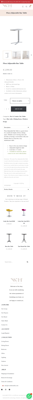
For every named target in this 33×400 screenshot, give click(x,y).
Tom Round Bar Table (24, 246)
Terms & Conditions (6, 381)
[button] (29, 396)
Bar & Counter (14, 116)
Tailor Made (4, 320)
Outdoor (3, 361)
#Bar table (10, 119)
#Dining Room (17, 119)
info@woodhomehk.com (11, 385)
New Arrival (4, 365)
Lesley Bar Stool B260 (9, 221)
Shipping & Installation (7, 373)
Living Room (5, 341)
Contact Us (4, 325)
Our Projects (4, 313)
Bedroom (3, 349)
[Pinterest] (9, 389)
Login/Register (5, 333)
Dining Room (5, 345)
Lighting (3, 357)
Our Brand (4, 317)
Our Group (4, 309)
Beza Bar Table (9, 246)
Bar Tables (22, 116)
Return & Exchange (6, 377)
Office (3, 353)
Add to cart (18, 109)
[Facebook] (1, 389)
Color (5, 100)
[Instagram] (5, 389)
